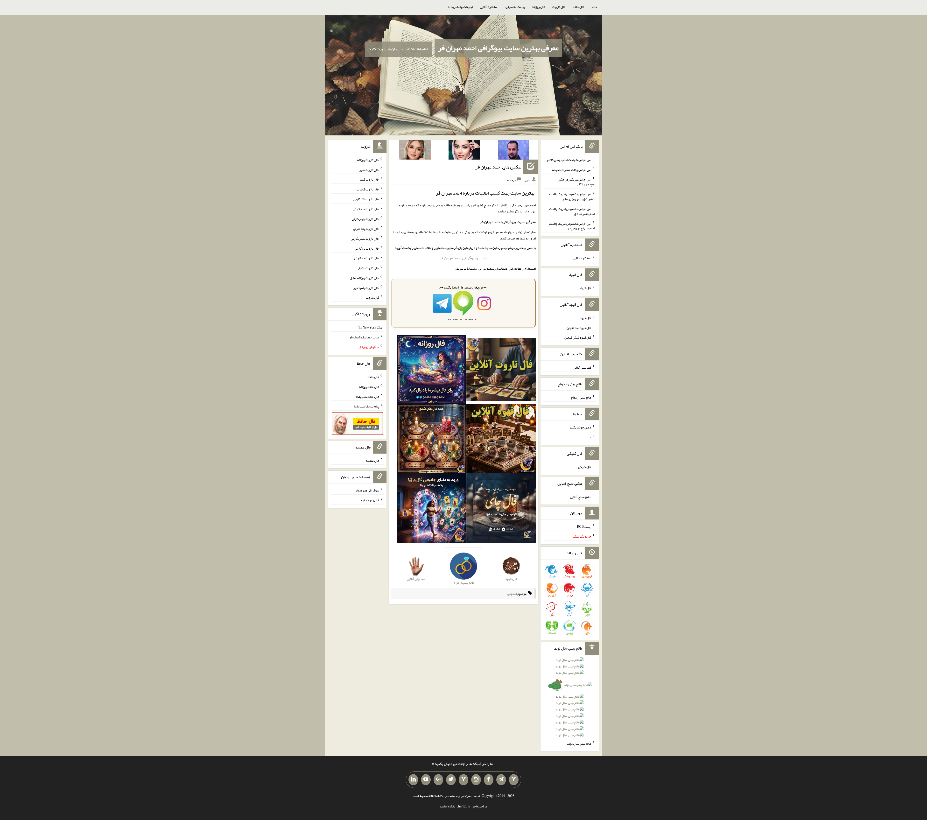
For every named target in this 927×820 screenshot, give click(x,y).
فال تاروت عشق (368, 268)
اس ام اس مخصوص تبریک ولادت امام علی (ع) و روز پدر (572, 225)
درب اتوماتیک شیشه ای (364, 337)
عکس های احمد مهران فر (498, 167)
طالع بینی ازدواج (581, 397)
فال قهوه (585, 318)
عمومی (511, 593)
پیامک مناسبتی (515, 6)
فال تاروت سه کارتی (366, 208)
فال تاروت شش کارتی (365, 238)
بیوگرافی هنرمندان (367, 490)
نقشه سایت (447, 806)
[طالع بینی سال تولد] (569, 699)
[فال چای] (501, 509)
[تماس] (463, 779)
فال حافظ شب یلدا (367, 396)
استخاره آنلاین (489, 6)
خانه (594, 6)
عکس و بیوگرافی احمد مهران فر (464, 258)
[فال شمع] (431, 439)
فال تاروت (558, 6)
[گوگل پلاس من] (438, 779)
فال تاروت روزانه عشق (364, 277)
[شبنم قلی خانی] (415, 150)
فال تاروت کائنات (368, 189)
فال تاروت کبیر (369, 169)
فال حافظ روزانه (369, 386)
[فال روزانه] (431, 370)
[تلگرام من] (501, 779)
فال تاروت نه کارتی (367, 248)
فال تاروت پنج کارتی (366, 228)
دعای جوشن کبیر (580, 427)
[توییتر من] (451, 779)
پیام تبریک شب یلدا (366, 406)
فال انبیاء (585, 288)
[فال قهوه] (501, 439)
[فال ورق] (431, 509)
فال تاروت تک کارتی (366, 199)
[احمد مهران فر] (513, 150)
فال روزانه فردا (369, 500)
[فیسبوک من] (488, 779)
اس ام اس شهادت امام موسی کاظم (569, 159)
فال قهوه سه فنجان (579, 327)
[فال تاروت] (501, 370)
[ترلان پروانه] (464, 150)
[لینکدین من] (413, 779)
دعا (589, 437)
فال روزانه (538, 6)
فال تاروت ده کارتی (366, 258)
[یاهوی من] (514, 779)
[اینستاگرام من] (476, 779)
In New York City (370, 327)
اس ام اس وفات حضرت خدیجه (571, 169)
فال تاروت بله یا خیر (366, 287)
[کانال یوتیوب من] (426, 779)
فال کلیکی (584, 466)
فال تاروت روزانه (368, 159)
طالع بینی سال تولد (579, 743)
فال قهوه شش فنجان (577, 337)
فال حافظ (578, 6)
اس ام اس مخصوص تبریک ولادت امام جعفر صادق (572, 211)
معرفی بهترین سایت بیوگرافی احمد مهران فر (498, 48)
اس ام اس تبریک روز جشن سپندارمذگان (576, 182)
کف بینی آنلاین (582, 367)
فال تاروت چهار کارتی (365, 218)
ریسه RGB (584, 526)
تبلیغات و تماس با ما (460, 6)
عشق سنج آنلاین (580, 496)
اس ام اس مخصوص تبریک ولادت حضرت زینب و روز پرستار (572, 196)
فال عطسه (372, 460)
